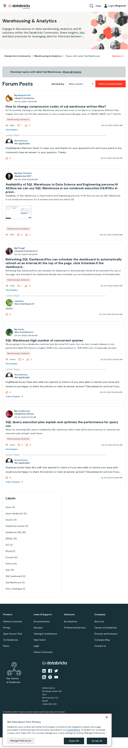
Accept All (97, 741)
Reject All (74, 741)
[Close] (106, 717)
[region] (57, 730)
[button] (116, 365)
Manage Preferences (20, 740)
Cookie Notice (73, 730)
